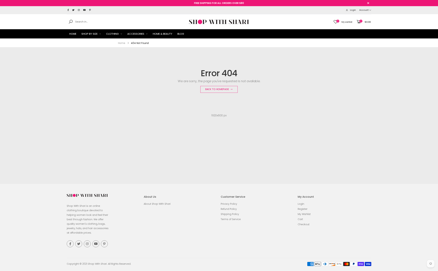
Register (302, 209)
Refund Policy (229, 209)
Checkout (304, 224)
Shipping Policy (230, 214)
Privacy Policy (229, 204)
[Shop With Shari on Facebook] (68, 10)
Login (301, 204)
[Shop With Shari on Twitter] (73, 10)
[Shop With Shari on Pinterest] (90, 10)
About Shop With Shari (157, 204)
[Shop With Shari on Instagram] (79, 10)
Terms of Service (231, 219)
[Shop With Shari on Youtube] (84, 10)
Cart (300, 219)
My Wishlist (304, 214)
